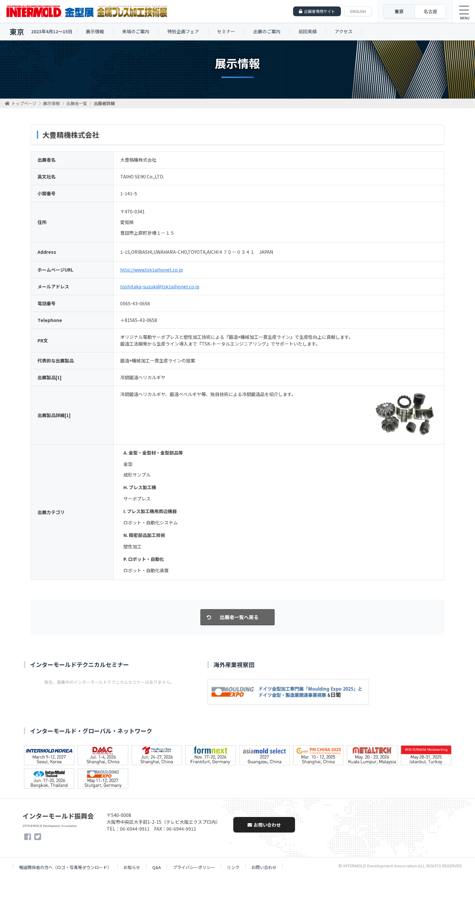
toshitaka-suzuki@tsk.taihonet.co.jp (159, 286)
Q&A (156, 867)
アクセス (344, 31)
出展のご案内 (266, 31)
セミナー (226, 31)
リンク (233, 867)
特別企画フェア (183, 31)
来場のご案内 (135, 31)
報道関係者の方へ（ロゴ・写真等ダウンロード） (65, 867)
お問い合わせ (267, 824)
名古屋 (430, 11)
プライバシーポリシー (194, 867)
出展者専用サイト (319, 11)
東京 (399, 11)
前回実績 (308, 31)
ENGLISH (358, 11)
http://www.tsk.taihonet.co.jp (151, 269)
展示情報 (95, 31)
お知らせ (131, 867)
